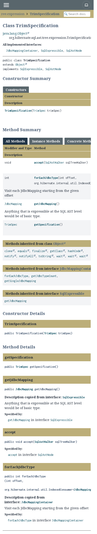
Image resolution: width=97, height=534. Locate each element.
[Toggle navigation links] (6, 5)
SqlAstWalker (54, 162)
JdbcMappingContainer (22, 50)
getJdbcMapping (45, 204)
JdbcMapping (13, 204)
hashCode (74, 251)
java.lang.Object (15, 33)
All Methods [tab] (15, 141)
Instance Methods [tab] (46, 141)
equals (22, 251)
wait (59, 256)
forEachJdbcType (46, 177)
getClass (56, 251)
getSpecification (46, 224)
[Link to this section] (53, 78)
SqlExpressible (52, 50)
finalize (38, 251)
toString (45, 256)
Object (20, 64)
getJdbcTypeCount (44, 276)
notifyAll (26, 256)
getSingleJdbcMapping (20, 281)
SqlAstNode (74, 50)
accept (39, 162)
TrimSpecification (44, 14)
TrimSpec (39, 110)
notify (9, 256)
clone (8, 251)
